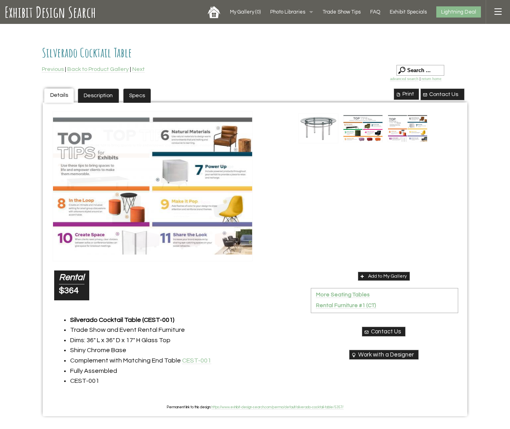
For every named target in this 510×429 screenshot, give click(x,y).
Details (59, 95)
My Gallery (245, 12)
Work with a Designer (386, 355)
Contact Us (443, 94)
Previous (53, 69)
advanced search (404, 79)
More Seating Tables (343, 295)
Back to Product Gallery (98, 69)
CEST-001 (196, 360)
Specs (137, 95)
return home (431, 79)
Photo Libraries (287, 12)
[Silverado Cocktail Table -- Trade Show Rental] (318, 129)
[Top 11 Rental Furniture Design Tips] (152, 186)
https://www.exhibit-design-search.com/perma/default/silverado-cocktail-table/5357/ (277, 407)
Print (408, 94)
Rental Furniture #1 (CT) (346, 305)
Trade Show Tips (342, 12)
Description (98, 95)
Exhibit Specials (408, 12)
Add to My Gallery (387, 276)
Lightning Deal (458, 12)
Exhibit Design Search (50, 12)
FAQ (375, 12)
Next (138, 69)
